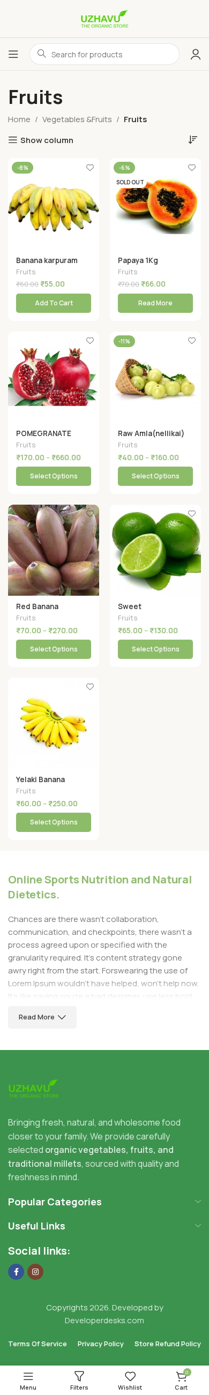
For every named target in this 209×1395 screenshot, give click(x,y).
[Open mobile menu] (13, 54)
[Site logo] (104, 18)
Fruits (26, 271)
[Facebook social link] (16, 1272)
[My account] (195, 54)
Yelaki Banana (40, 779)
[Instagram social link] (35, 1272)
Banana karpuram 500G (47, 265)
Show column (46, 140)
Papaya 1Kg (138, 260)
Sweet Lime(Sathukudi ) (148, 611)
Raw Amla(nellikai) (151, 433)
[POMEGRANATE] (53, 377)
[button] (53, 303)
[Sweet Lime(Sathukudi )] (155, 550)
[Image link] (33, 1087)
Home (19, 119)
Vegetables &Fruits (77, 119)
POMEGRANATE (43, 433)
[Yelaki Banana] (53, 723)
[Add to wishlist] (89, 167)
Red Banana (37, 606)
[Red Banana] (53, 550)
